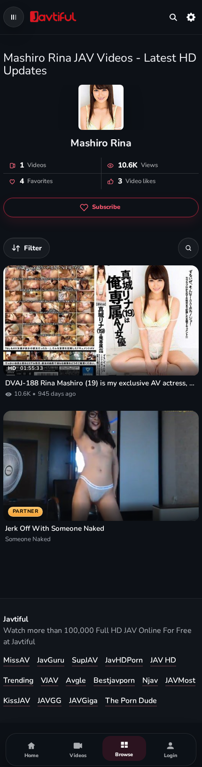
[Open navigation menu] (13, 17)
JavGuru (50, 660)
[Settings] (191, 17)
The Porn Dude (131, 700)
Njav (150, 680)
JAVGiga (83, 700)
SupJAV (85, 660)
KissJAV (16, 700)
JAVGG (50, 700)
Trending (18, 680)
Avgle (76, 680)
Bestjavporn (114, 680)
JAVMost (180, 680)
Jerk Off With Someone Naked (54, 528)
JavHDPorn (124, 660)
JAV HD (163, 660)
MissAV (16, 660)
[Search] (188, 248)
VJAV (49, 680)
